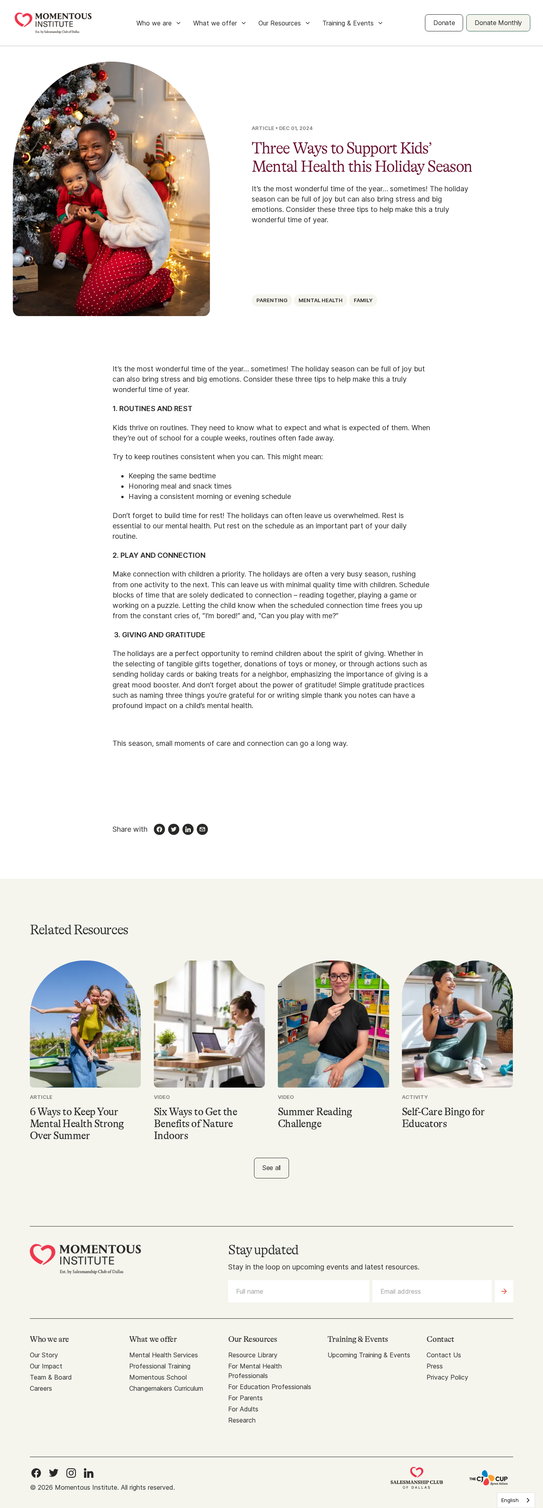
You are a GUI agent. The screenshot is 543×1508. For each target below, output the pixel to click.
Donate (444, 23)
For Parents (245, 1398)
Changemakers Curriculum (166, 1388)
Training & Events (348, 23)
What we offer (215, 23)
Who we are (154, 23)
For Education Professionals (269, 1387)
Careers (41, 1388)
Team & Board (51, 1377)
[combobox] (516, 1500)
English (510, 1500)
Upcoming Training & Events (369, 1355)
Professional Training (159, 1366)
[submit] (504, 1291)
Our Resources (279, 23)
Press (435, 1366)
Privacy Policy (447, 1377)
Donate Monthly (498, 23)
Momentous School (158, 1377)
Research (242, 1420)
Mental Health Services (163, 1355)
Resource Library (252, 1355)
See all (271, 1168)
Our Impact (46, 1366)
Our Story (44, 1355)
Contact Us (444, 1355)
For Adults (243, 1409)
